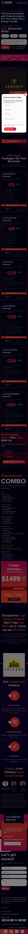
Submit (10, 129)
